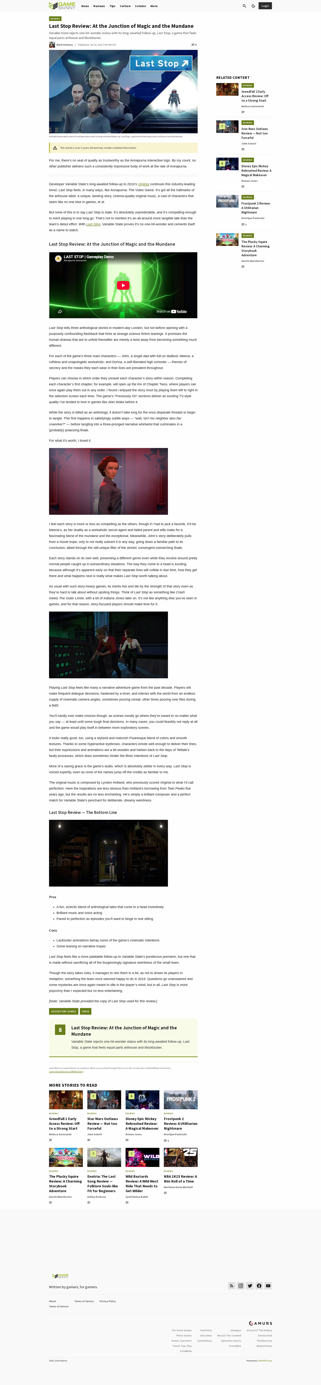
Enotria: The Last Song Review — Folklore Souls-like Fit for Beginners (102, 1183)
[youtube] (268, 1286)
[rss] (231, 1286)
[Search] (244, 6)
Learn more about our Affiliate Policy (66, 1071)
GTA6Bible (186, 1351)
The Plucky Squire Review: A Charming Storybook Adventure (65, 1183)
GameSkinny (204, 1340)
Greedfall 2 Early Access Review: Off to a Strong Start (64, 1123)
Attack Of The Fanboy (259, 1330)
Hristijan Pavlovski (175, 1134)
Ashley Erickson (96, 1196)
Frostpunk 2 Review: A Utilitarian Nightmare (180, 1123)
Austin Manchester (60, 1196)
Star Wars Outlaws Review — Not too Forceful (102, 1123)
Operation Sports (231, 1340)
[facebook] (259, 1286)
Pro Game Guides (182, 1330)
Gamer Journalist (181, 1340)
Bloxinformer (264, 1346)
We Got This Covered (229, 1335)
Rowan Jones (134, 1134)
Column (140, 6)
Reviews (99, 6)
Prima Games (184, 1335)
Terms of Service (84, 1301)
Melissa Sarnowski (60, 1134)
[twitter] (250, 1286)
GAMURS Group (265, 1360)
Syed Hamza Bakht (137, 1196)
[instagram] (240, 1286)
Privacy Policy (108, 1301)
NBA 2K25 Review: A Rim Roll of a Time (180, 1178)
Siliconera (206, 1335)
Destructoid (265, 1335)
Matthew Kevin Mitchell (178, 1187)
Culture (125, 6)
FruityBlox (235, 1346)
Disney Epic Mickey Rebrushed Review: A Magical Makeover (142, 1123)
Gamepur (236, 1330)
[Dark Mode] (253, 6)
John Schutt (94, 1134)
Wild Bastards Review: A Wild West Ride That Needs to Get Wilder (142, 1183)
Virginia (143, 184)
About (52, 1301)
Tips (113, 6)
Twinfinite (206, 1330)
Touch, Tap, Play (182, 1346)
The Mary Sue (264, 1340)
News (85, 6)
